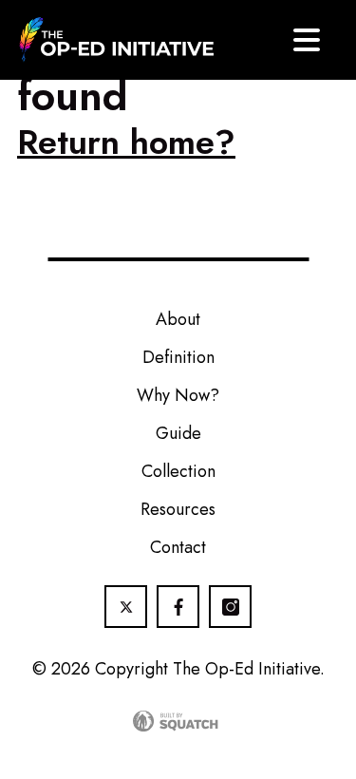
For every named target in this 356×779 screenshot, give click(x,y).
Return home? (126, 141)
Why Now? (178, 395)
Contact (178, 547)
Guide (178, 433)
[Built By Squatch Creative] (178, 721)
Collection (178, 471)
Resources (178, 509)
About (178, 319)
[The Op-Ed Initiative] (116, 40)
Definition (178, 357)
